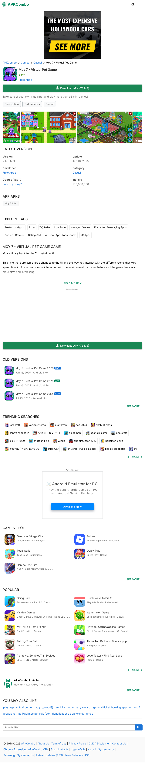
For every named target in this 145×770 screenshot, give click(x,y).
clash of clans (104, 424)
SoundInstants (60, 749)
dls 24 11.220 (17, 440)
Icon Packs (60, 227)
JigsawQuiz (78, 749)
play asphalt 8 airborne (17, 707)
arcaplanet (9, 713)
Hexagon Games (80, 227)
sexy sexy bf (83, 707)
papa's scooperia (115, 448)
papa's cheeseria (19, 432)
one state (121, 432)
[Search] (139, 727)
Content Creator (14, 235)
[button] (133, 4)
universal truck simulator (81, 448)
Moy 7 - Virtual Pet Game (38, 69)
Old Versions (32, 104)
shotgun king (41, 440)
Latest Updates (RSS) (49, 755)
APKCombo (10, 62)
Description (12, 104)
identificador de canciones (68, 713)
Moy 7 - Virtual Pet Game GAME (32, 247)
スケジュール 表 (43, 707)
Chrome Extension (14, 749)
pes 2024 (81, 424)
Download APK (74, 88)
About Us (43, 743)
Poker (32, 227)
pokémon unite (114, 440)
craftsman (61, 424)
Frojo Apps (25, 79)
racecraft (14, 424)
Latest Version (17, 149)
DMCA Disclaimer (99, 743)
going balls (75, 432)
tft (135, 448)
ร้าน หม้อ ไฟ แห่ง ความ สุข (24, 448)
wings (61, 440)
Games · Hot (14, 528)
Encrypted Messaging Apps (110, 227)
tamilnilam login (64, 707)
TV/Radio (44, 227)
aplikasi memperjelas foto (34, 713)
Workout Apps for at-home (60, 235)
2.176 (9, 161)
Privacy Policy (77, 743)
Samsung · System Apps (18, 755)
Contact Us (119, 743)
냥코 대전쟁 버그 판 (49, 432)
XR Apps (85, 235)
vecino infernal (37, 424)
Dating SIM (34, 235)
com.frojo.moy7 (12, 184)
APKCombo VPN (38, 749)
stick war (53, 448)
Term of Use (58, 743)
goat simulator (98, 432)
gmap (89, 713)
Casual (50, 104)
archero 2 (134, 707)
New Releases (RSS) (77, 755)
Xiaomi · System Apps (101, 749)
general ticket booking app (110, 707)
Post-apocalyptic (14, 227)
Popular (11, 590)
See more (133, 406)
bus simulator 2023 (85, 440)
